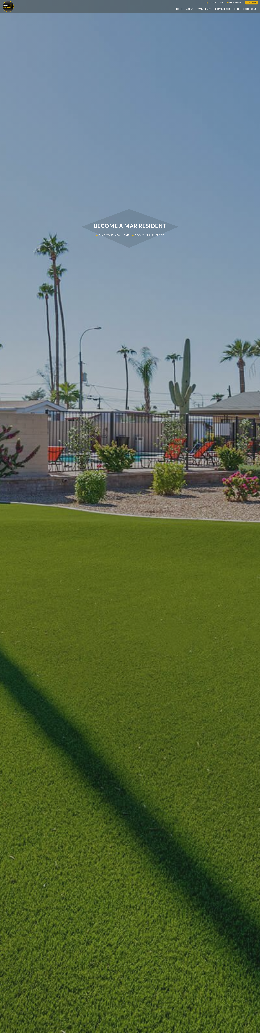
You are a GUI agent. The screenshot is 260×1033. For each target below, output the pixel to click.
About (189, 9)
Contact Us (249, 9)
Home (179, 9)
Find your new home (114, 235)
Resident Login (216, 3)
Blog (237, 9)
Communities (222, 9)
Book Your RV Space (149, 235)
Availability (204, 9)
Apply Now (251, 3)
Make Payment (236, 3)
